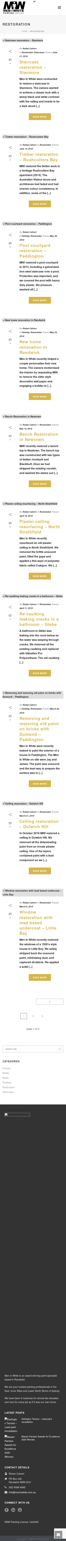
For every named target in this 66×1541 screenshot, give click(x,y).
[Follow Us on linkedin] (13, 1510)
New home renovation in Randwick (33, 347)
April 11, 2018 (26, 608)
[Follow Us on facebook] (7, 1510)
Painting (25, 236)
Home (25, 31)
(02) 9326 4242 (17, 1487)
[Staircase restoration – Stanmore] (33, 40)
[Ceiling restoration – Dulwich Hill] (33, 803)
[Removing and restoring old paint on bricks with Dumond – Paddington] (33, 695)
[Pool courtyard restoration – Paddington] (33, 224)
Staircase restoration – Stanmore (32, 67)
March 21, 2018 (26, 815)
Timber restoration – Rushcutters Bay (38, 156)
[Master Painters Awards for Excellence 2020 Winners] (11, 1447)
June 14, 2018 (26, 148)
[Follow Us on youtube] (20, 1510)
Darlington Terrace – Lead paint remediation (36, 1420)
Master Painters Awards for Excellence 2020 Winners (40, 1438)
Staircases (39, 52)
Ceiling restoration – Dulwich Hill (39, 823)
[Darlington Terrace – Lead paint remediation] (11, 1425)
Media (6, 1072)
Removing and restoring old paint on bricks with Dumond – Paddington (39, 728)
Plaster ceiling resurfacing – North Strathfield (39, 526)
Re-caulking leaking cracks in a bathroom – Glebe (39, 619)
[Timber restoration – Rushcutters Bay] (33, 136)
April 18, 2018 (26, 515)
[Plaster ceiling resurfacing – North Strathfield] (33, 504)
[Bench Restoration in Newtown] (33, 416)
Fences (6, 1068)
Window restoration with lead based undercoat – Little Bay (38, 922)
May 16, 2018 (25, 428)
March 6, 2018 (26, 906)
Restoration (27, 52)
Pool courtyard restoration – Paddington (35, 250)
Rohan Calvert (30, 48)
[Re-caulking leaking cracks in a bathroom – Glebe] (33, 596)
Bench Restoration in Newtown (38, 436)
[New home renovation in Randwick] (33, 320)
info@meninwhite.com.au (22, 1492)
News (5, 1077)
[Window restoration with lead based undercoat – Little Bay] (33, 892)
